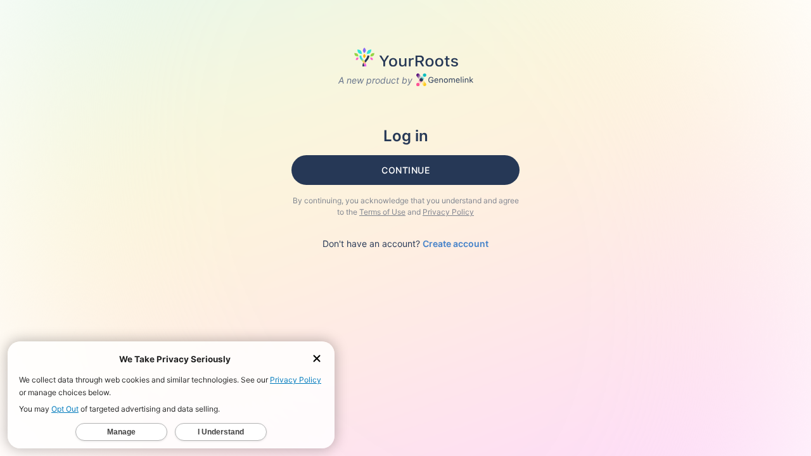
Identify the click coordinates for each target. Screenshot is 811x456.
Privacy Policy (448, 212)
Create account (456, 243)
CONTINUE (405, 170)
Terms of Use (382, 212)
